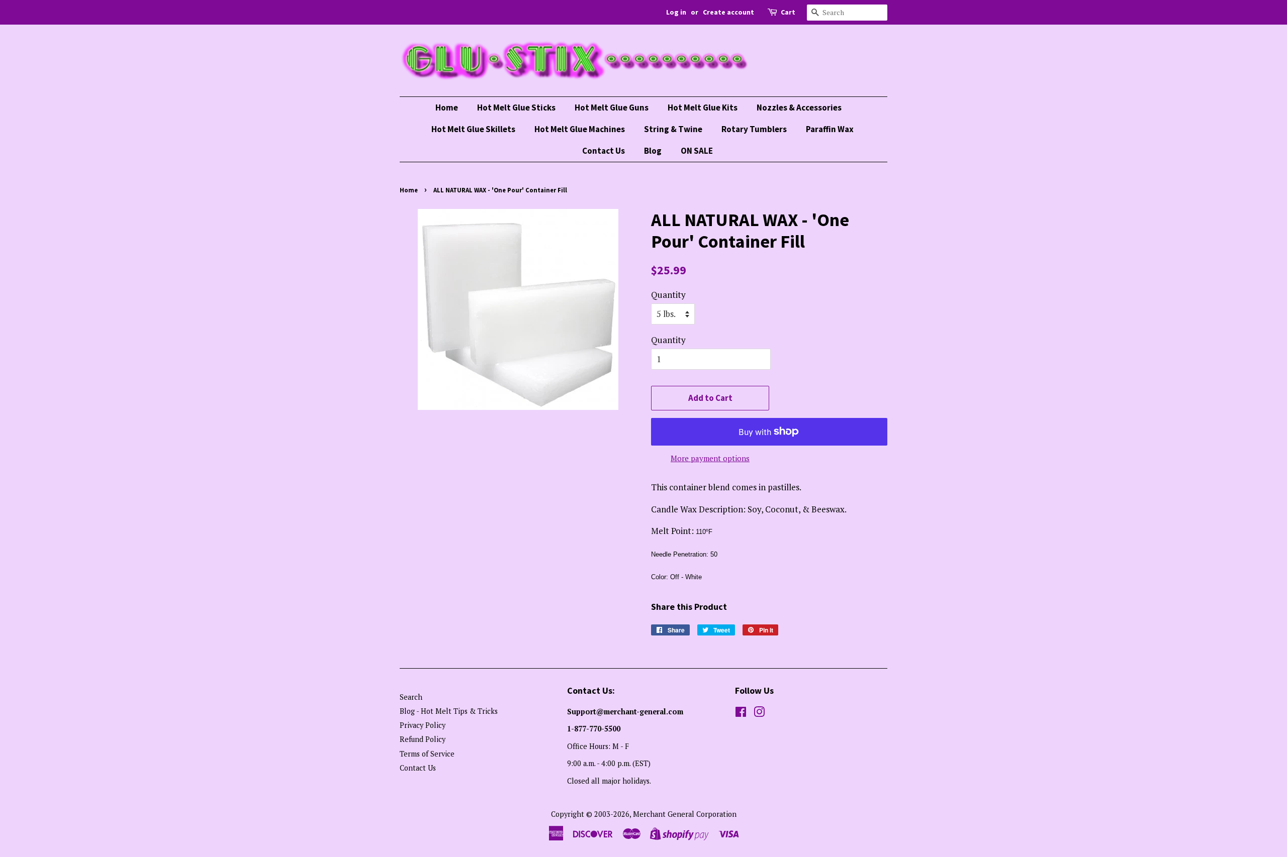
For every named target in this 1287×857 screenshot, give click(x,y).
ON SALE (697, 150)
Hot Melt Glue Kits (703, 107)
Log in (676, 12)
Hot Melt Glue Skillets (473, 129)
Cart (788, 12)
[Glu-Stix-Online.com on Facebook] (741, 713)
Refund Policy (422, 739)
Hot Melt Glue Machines (579, 129)
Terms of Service (427, 754)
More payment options (710, 458)
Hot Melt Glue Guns (612, 107)
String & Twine (673, 129)
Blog (653, 150)
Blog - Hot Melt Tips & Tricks (449, 711)
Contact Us (603, 150)
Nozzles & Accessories (799, 107)
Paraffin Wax (830, 129)
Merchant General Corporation (685, 814)
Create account (728, 12)
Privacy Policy (422, 725)
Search (411, 697)
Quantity (668, 294)
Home (446, 107)
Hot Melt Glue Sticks (516, 107)
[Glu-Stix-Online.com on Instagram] (759, 713)
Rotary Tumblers (754, 129)
